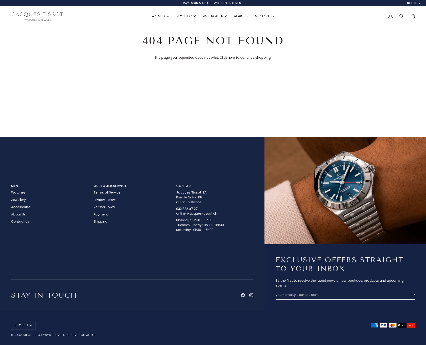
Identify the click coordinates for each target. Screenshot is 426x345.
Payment (101, 214)
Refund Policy (104, 207)
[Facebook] (243, 295)
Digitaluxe (87, 335)
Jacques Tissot (28, 335)
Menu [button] (16, 186)
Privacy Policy (104, 200)
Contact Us (20, 221)
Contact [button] (184, 186)
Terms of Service (107, 192)
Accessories (21, 207)
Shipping (100, 221)
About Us (18, 214)
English (411, 3)
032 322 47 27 (187, 209)
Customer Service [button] (110, 186)
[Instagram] (251, 295)
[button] (161, 16)
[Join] (411, 294)
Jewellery (18, 200)
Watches (18, 192)
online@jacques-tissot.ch (196, 213)
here (231, 57)
